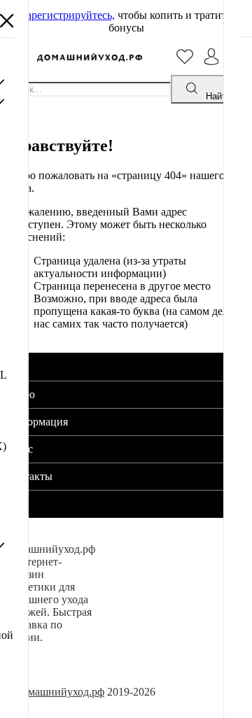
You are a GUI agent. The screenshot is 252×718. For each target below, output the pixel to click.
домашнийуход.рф (60, 692)
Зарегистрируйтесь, (68, 15)
